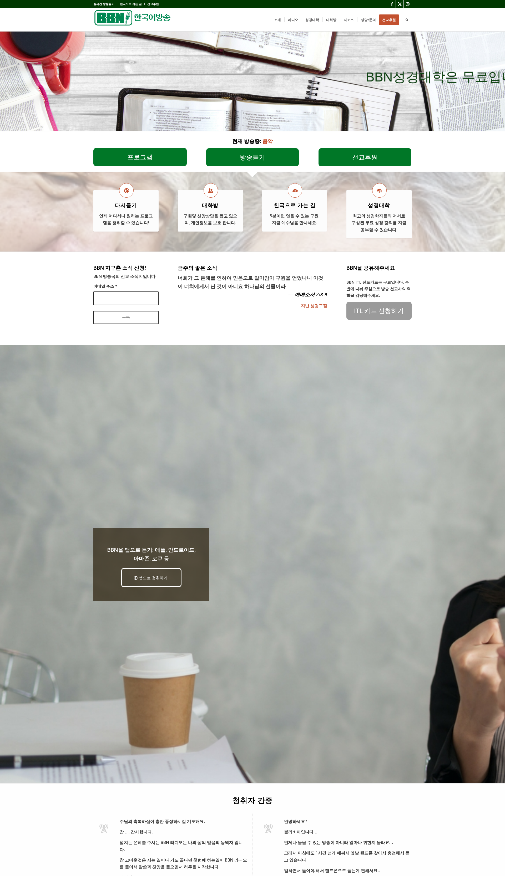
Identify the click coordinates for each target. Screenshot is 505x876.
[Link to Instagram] (408, 4)
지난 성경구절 (314, 306)
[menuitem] (105, 4)
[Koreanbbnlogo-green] (132, 19)
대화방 (210, 205)
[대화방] (211, 190)
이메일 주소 (105, 286)
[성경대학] (379, 190)
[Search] (407, 19)
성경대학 (379, 205)
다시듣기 (126, 205)
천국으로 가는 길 (131, 4)
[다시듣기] (126, 190)
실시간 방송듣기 (103, 4)
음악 (267, 141)
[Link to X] (399, 4)
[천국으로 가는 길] (295, 190)
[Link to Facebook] (392, 4)
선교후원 (153, 4)
